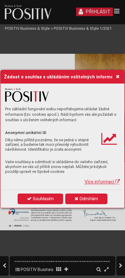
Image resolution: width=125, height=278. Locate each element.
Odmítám (88, 198)
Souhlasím (43, 198)
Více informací (100, 181)
